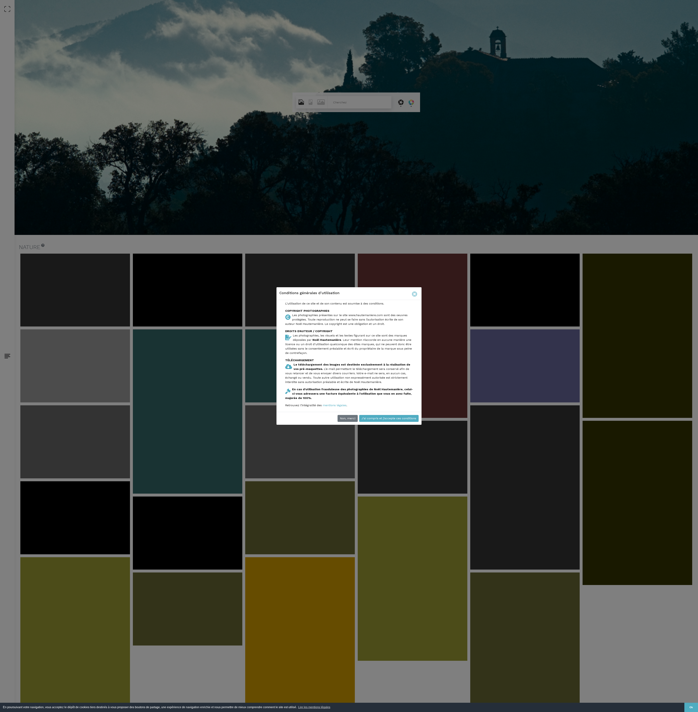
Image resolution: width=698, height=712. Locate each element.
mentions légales (334, 405)
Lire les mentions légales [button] (314, 707)
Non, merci (347, 418)
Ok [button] (691, 707)
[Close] (415, 293)
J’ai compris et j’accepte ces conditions (389, 418)
